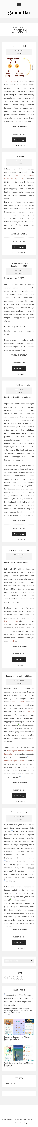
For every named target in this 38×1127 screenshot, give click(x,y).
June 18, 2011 (19, 270)
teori (12, 641)
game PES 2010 (18, 702)
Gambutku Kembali (19, 46)
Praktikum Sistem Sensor (19, 550)
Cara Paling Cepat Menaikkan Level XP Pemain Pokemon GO (18, 1064)
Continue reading (19, 126)
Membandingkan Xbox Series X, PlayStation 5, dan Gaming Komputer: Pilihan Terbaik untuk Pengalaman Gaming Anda (18, 1011)
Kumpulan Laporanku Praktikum (19, 676)
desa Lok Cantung (25, 175)
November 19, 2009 (19, 680)
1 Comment (19, 392)
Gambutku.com (10, 81)
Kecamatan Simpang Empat (15, 179)
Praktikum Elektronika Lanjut (19, 385)
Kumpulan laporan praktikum (16, 761)
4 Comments (19, 683)
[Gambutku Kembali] (19, 61)
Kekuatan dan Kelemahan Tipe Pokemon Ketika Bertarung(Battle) (17, 1038)
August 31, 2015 (19, 50)
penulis (31, 712)
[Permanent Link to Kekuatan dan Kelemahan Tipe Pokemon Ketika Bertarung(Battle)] (19, 1027)
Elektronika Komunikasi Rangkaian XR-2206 (19, 264)
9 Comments (19, 558)
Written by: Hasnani (19, 145)
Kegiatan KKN (19, 156)
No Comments (19, 273)
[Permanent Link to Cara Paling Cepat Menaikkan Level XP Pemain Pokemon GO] (19, 1053)
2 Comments (19, 53)
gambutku (19, 12)
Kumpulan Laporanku (19, 812)
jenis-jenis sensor (11, 621)
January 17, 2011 (19, 389)
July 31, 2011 (19, 160)
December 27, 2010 (19, 554)
